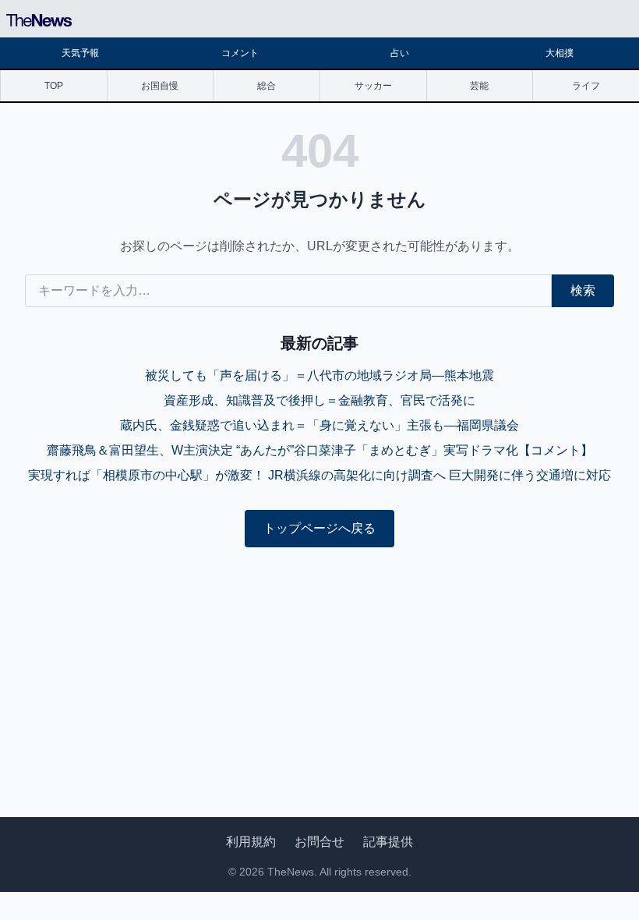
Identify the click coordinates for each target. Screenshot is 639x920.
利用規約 (251, 841)
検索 (582, 290)
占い (399, 53)
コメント (240, 53)
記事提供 (388, 841)
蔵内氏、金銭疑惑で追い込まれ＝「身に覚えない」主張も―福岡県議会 (319, 425)
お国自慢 (159, 85)
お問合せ (319, 841)
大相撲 (559, 53)
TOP (53, 85)
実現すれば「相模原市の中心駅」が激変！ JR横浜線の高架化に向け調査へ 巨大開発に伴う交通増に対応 (319, 475)
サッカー (373, 85)
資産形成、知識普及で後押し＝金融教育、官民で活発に (319, 400)
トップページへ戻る (319, 528)
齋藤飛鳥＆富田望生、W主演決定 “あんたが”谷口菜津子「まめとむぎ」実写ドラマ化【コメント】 (320, 450)
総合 (266, 85)
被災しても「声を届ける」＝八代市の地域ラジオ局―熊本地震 (319, 375)
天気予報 (80, 53)
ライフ (586, 85)
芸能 (479, 85)
